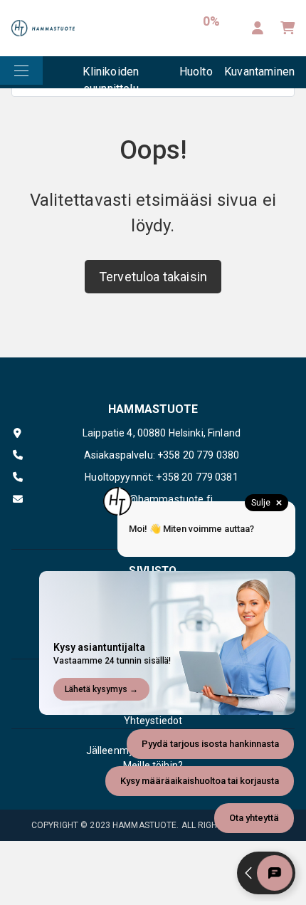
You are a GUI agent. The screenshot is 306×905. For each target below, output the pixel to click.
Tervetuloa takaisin (153, 276)
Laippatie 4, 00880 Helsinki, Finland (162, 433)
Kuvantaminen (259, 71)
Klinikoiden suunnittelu (111, 76)
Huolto (196, 71)
